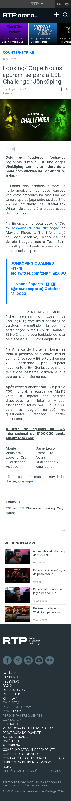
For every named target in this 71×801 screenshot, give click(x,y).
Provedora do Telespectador (28, 728)
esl (15, 508)
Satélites (11, 741)
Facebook (7, 660)
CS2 (9, 508)
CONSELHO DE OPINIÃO (20, 754)
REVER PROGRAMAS (17, 707)
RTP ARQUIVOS (14, 690)
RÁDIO (7, 685)
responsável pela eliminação (35, 228)
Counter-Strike (18, 52)
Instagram (28, 660)
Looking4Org (52, 508)
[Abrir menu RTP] (35, 3)
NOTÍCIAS (10, 673)
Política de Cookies (48, 782)
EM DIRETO (11, 703)
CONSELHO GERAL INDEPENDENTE (29, 750)
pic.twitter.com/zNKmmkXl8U (38, 273)
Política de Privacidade (18, 782)
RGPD (7, 767)
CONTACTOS (12, 724)
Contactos (12, 720)
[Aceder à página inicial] (22, 15)
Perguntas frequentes (22, 715)
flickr (49, 660)
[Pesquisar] (65, 18)
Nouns (10, 513)
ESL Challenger (30, 508)
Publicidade (39, 785)
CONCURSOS (12, 711)
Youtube (39, 660)
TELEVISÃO (11, 681)
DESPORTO (11, 677)
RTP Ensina (12, 694)
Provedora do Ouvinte (22, 732)
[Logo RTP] (22, 641)
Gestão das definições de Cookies (32, 771)
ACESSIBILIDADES (16, 737)
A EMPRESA (11, 745)
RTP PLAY (10, 698)
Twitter (18, 660)
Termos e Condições (16, 785)
